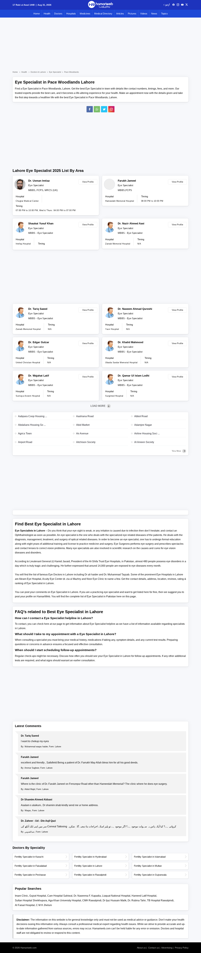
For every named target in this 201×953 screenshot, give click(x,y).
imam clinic (21, 895)
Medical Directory (103, 13)
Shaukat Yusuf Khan (40, 223)
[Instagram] (177, 5)
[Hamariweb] (100, 5)
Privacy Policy (181, 947)
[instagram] (111, 109)
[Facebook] (90, 109)
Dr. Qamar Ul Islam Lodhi (133, 375)
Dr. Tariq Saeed (37, 308)
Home (36, 13)
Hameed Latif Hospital (144, 895)
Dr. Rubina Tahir (137, 900)
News (154, 13)
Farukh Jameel (127, 180)
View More (177, 451)
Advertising (166, 947)
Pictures (132, 13)
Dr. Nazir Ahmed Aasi (131, 223)
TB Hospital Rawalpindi (160, 900)
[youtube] (182, 5)
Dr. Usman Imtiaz (39, 180)
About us (141, 947)
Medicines (85, 13)
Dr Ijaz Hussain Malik (114, 900)
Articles (120, 13)
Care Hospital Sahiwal (59, 895)
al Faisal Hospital (25, 905)
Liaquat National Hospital (116, 895)
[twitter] (186, 5)
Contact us (153, 947)
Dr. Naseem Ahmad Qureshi (135, 308)
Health (47, 13)
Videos (143, 13)
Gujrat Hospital (37, 895)
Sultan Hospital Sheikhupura (31, 900)
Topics (164, 13)
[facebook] (173, 5)
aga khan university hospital (64, 900)
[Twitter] (104, 109)
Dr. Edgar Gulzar (38, 342)
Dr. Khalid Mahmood (130, 342)
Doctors (58, 13)
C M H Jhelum (44, 905)
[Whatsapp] (97, 109)
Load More (98, 406)
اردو (167, 5)
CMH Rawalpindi (91, 900)
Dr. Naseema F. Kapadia (87, 895)
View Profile (88, 182)
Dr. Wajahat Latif (38, 375)
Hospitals (71, 13)
